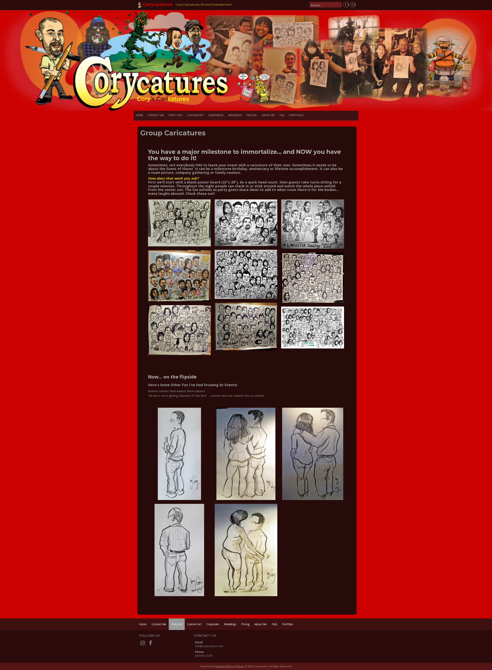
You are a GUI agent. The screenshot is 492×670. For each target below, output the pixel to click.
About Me (268, 115)
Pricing (252, 115)
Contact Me (156, 115)
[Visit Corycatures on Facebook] (150, 644)
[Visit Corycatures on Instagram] (142, 644)
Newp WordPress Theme (229, 666)
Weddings (235, 115)
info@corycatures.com (209, 646)
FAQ (281, 115)
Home (139, 115)
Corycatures (157, 4)
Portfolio (296, 115)
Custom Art (195, 115)
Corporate (216, 115)
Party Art (176, 115)
